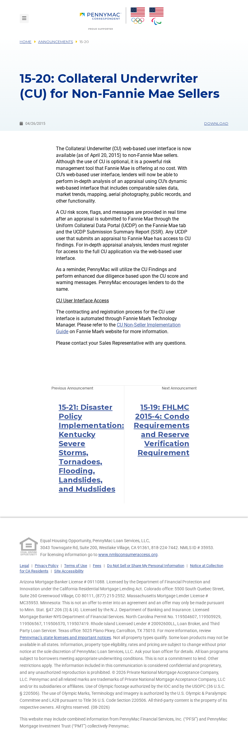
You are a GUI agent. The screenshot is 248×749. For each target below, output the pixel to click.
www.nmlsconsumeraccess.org (128, 554)
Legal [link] (24, 565)
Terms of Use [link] (75, 565)
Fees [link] (97, 565)
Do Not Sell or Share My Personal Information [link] (145, 565)
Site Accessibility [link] (68, 571)
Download (216, 123)
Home (25, 41)
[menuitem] (103, 18)
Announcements (55, 41)
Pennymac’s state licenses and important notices (65, 637)
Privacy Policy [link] (46, 565)
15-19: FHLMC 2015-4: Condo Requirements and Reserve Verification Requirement (161, 430)
